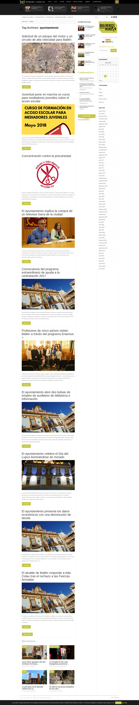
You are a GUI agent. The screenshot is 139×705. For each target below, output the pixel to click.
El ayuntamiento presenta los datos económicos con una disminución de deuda (46, 515)
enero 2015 (102, 237)
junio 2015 (101, 224)
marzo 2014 (102, 263)
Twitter (112, 17)
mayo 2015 (101, 227)
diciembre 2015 (103, 209)
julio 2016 (101, 191)
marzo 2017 (102, 170)
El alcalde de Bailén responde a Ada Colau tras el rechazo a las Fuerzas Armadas (46, 576)
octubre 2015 (102, 214)
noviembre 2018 (103, 118)
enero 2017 (102, 175)
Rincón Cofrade (78, 2)
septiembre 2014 (103, 248)
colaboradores (96, 2)
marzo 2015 (102, 232)
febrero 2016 (102, 204)
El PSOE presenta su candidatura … (36, 7)
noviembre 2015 (103, 211)
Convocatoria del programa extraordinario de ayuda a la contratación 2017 (41, 272)
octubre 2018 (102, 121)
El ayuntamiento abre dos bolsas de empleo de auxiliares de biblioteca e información (46, 395)
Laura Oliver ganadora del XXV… (90, 61)
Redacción (33, 666)
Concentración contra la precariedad (46, 156)
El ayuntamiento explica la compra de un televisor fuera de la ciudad (47, 212)
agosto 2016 (102, 188)
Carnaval (87, 2)
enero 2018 (102, 144)
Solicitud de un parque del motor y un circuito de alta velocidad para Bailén (47, 38)
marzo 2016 (102, 201)
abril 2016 (101, 199)
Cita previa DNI (50, 17)
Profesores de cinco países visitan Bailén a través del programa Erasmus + (48, 334)
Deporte (68, 2)
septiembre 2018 (103, 124)
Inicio (50, 2)
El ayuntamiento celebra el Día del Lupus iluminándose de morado (45, 455)
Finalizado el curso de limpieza (90, 44)
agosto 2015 (102, 219)
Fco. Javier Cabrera (62, 666)
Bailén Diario (25, 21)
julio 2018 (101, 129)
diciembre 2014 (103, 240)
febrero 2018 (102, 142)
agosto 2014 (102, 250)
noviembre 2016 (103, 180)
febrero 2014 (102, 266)
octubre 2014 (102, 245)
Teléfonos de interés (60, 17)
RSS (117, 2)
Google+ (116, 17)
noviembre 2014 (103, 242)
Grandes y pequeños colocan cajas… (59, 7)
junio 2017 (101, 162)
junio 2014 (101, 255)
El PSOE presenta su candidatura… (89, 27)
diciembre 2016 (103, 178)
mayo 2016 (101, 196)
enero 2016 (102, 206)
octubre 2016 (102, 183)
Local (55, 2)
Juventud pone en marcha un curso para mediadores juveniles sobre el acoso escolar (46, 98)
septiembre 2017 (103, 155)
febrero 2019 (102, 111)
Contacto (70, 17)
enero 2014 (102, 268)
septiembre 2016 (103, 186)
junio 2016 (101, 193)
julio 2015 (101, 222)
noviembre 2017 (103, 149)
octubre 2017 (102, 152)
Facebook (114, 17)
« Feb (100, 80)
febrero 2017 (102, 173)
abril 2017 (101, 168)
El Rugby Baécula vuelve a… (89, 53)
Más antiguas (27, 634)
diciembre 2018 (103, 116)
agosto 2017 (102, 157)
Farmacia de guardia (27, 17)
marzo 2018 (102, 139)
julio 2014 (101, 253)
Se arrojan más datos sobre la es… (106, 7)
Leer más (26, 87)
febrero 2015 (102, 235)
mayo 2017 (101, 165)
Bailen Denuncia (48, 697)
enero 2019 (102, 113)
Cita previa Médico (39, 17)
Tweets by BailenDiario (84, 119)
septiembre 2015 (103, 217)
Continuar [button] (118, 702)
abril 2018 (101, 137)
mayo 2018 (101, 134)
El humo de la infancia (85, 92)
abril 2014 (101, 261)
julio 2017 (101, 160)
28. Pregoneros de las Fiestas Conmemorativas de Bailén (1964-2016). (87, 85)
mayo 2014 (101, 258)
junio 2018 (101, 131)
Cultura (62, 2)
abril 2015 (101, 230)
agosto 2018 (102, 126)
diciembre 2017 (103, 147)
